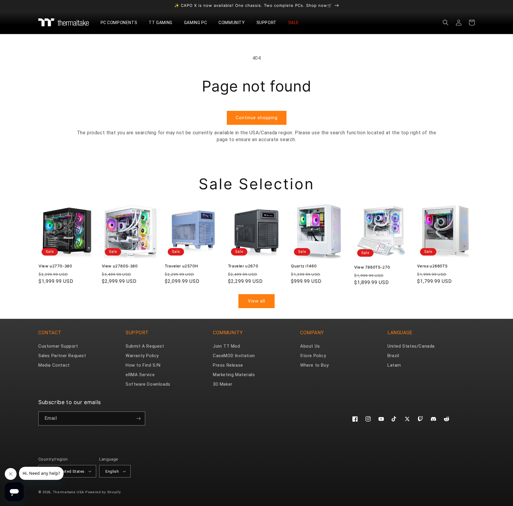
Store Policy (313, 355)
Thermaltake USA (68, 492)
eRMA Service (140, 374)
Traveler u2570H (181, 266)
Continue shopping (257, 117)
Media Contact (54, 365)
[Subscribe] (138, 418)
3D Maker (222, 384)
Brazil (393, 355)
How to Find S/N (143, 365)
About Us (310, 346)
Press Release (228, 365)
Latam (394, 365)
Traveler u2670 (243, 266)
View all (256, 301)
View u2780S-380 (120, 266)
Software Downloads (148, 384)
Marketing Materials (234, 374)
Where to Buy (314, 365)
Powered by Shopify (103, 492)
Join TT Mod (226, 346)
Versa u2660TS (432, 266)
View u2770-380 (55, 266)
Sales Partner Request (62, 355)
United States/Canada (411, 346)
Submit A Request (145, 346)
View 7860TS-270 (372, 267)
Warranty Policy (142, 355)
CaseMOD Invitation (234, 355)
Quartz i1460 (303, 266)
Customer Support (58, 346)
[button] (121, 22)
